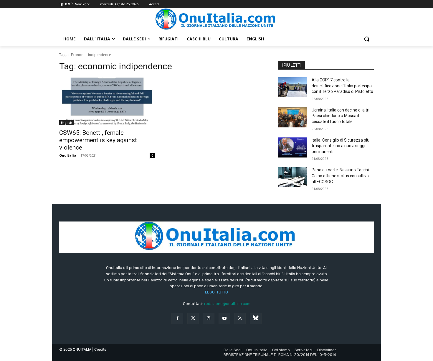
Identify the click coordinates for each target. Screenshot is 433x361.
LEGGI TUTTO (216, 292)
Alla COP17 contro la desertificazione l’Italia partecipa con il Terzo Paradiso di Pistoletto (342, 86)
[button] (367, 39)
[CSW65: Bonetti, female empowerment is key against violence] (107, 101)
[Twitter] (193, 318)
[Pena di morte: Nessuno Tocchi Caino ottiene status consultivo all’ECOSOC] (292, 177)
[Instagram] (208, 318)
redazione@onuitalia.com (227, 303)
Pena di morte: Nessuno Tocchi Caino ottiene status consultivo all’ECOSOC (340, 176)
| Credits (99, 349)
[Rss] (240, 318)
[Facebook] (177, 318)
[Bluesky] (255, 318)
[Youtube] (224, 318)
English (66, 123)
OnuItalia (67, 155)
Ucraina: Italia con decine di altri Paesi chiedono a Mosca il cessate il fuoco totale (340, 116)
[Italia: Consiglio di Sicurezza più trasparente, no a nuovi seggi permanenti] (292, 147)
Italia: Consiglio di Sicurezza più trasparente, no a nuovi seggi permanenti (340, 146)
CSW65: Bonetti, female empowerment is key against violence (98, 140)
